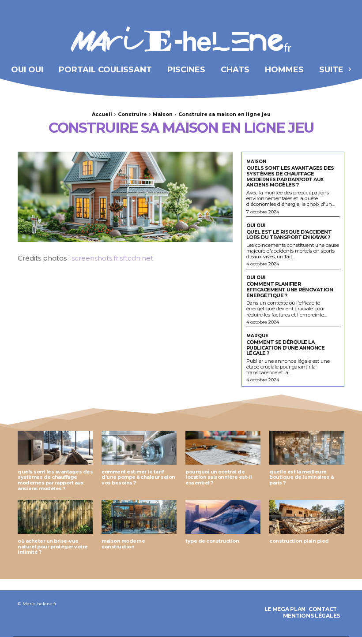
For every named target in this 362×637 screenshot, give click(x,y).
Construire (132, 114)
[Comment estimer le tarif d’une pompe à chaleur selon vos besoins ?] (139, 448)
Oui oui (255, 225)
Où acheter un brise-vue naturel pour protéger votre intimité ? (53, 546)
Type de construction (212, 541)
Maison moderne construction (123, 544)
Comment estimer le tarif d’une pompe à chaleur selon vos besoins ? (138, 477)
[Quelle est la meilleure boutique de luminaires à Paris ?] (306, 448)
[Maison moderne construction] (139, 517)
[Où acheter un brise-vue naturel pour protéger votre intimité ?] (55, 517)
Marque (257, 336)
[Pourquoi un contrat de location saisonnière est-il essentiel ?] (222, 448)
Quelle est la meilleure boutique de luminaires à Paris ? (301, 477)
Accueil (102, 114)
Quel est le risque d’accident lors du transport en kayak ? (289, 235)
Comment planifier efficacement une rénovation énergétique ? (289, 289)
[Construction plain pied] (306, 517)
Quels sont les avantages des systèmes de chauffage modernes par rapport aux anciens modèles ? (290, 176)
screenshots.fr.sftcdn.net (112, 258)
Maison (163, 114)
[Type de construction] (222, 517)
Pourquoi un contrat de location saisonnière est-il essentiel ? (218, 477)
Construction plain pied (299, 541)
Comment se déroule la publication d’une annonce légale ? (285, 347)
